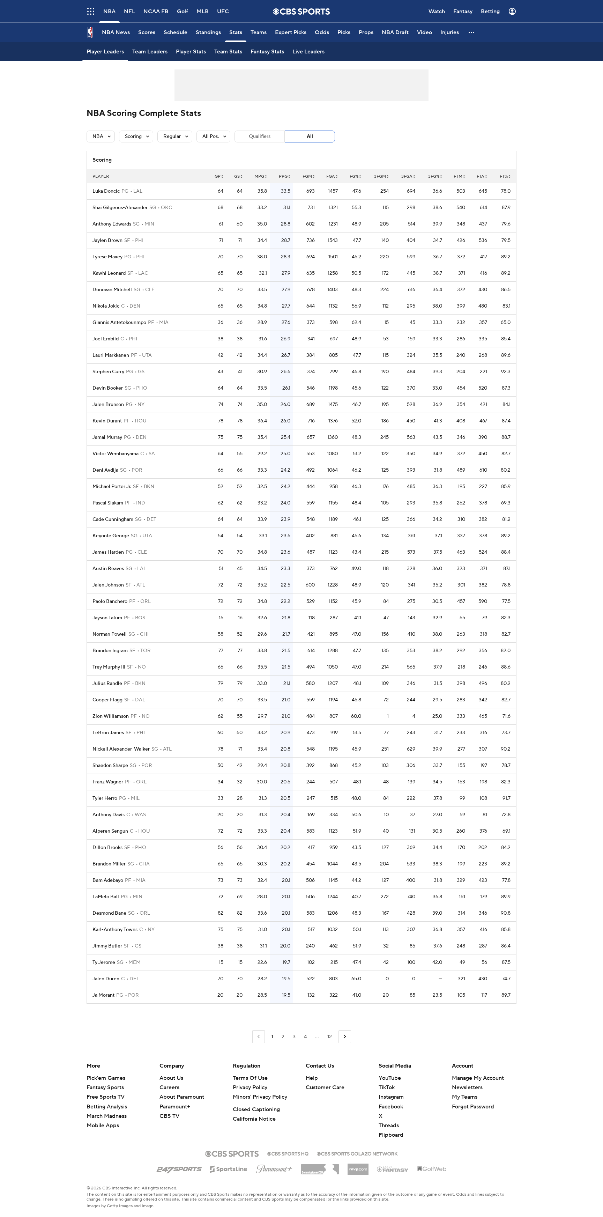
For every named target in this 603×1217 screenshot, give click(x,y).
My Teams (464, 1096)
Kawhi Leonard (109, 273)
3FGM (380, 176)
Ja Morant (103, 995)
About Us (171, 1078)
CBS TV (169, 1116)
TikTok (387, 1087)
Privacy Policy (250, 1087)
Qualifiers (259, 136)
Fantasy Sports (105, 1087)
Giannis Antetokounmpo (119, 322)
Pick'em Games (106, 1078)
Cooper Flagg (107, 700)
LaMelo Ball (105, 897)
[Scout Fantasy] (393, 1168)
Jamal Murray (107, 437)
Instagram (391, 1096)
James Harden (108, 552)
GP (218, 176)
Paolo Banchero (109, 601)
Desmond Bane (109, 913)
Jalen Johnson (108, 585)
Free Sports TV (106, 1096)
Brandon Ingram (110, 651)
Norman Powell (109, 634)
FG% (354, 176)
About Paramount (181, 1096)
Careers (169, 1087)
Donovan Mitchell (112, 290)
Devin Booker (107, 388)
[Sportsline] (228, 1168)
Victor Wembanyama (115, 454)
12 (329, 1037)
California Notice (254, 1118)
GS (237, 176)
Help (312, 1078)
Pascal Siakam (107, 503)
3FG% (433, 176)
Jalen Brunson (108, 404)
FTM (458, 176)
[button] (472, 32)
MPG (259, 176)
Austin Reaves (108, 569)
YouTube (390, 1078)
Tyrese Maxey (107, 257)
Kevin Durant (107, 421)
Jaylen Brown (107, 240)
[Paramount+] (274, 1167)
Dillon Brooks (107, 847)
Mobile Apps (103, 1125)
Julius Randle (107, 683)
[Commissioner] (320, 1166)
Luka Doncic (106, 191)
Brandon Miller (109, 864)
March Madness (107, 1116)
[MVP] (358, 1166)
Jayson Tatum (107, 618)
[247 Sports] (179, 1167)
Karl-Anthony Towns (114, 930)
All (310, 136)
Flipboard (391, 1134)
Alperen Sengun (110, 831)
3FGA (406, 176)
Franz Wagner (107, 782)
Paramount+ (174, 1106)
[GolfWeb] (432, 1169)
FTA (480, 176)
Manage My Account (478, 1078)
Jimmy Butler (107, 946)
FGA (330, 176)
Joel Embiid (105, 339)
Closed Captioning (256, 1109)
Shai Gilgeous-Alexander (120, 208)
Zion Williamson (110, 716)
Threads (389, 1125)
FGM (307, 176)
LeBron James (108, 733)
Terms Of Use (250, 1078)
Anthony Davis (108, 815)
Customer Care (325, 1087)
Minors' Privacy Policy (260, 1096)
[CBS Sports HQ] (287, 1153)
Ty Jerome (103, 962)
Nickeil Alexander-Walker (121, 749)
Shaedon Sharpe (110, 765)
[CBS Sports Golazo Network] (357, 1153)
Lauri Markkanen (110, 355)
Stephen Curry (108, 372)
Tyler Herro (104, 798)
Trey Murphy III (108, 667)
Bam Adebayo (107, 880)
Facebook (391, 1106)
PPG (283, 176)
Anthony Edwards (111, 224)
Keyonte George (110, 536)
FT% (504, 176)
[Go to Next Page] (344, 1036)
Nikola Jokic (105, 306)
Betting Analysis (107, 1106)
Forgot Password (473, 1106)
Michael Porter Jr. (111, 487)
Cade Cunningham (112, 519)
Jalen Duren (105, 979)
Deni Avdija (105, 470)
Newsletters (467, 1087)
